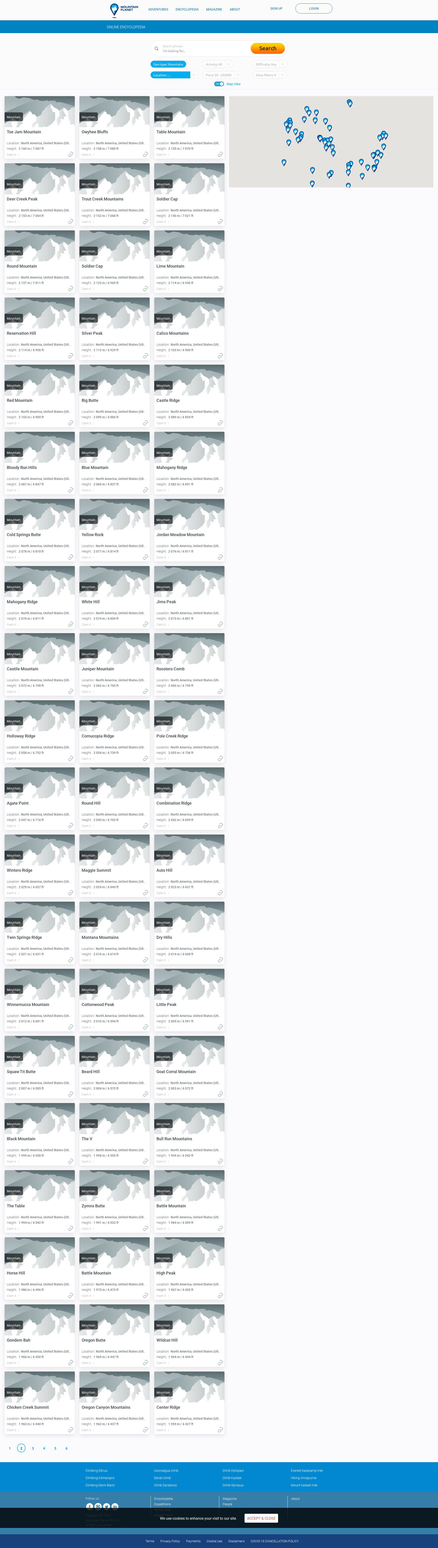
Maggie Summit (96, 870)
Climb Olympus (232, 1485)
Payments (193, 1541)
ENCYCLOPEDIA (187, 9)
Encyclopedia (163, 1499)
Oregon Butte (94, 1340)
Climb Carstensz (165, 1485)
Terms (150, 1541)
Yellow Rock (93, 534)
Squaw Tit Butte (21, 1071)
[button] (367, 167)
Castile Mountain (22, 668)
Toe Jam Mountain (24, 131)
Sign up (276, 8)
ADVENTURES (158, 9)
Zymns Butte (93, 1205)
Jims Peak (166, 601)
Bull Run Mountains (174, 1138)
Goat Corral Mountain (176, 1071)
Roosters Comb (170, 668)
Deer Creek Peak (22, 199)
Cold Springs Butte (24, 534)
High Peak (165, 1273)
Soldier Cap (167, 199)
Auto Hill (164, 870)
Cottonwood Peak (98, 1004)
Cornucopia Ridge (98, 736)
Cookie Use (214, 1541)
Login (314, 8)
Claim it (11, 154)
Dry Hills (164, 937)
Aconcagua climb (166, 1470)
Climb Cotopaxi (233, 1470)
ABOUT (235, 9)
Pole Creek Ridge (172, 736)
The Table (16, 1205)
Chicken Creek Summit (28, 1407)
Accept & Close (261, 1518)
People (227, 1504)
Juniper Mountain (98, 668)
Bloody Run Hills (22, 467)
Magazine (230, 1499)
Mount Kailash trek (304, 1485)
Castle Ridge (168, 400)
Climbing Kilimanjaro (100, 1478)
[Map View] (219, 84)
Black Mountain (21, 1138)
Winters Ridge (19, 870)
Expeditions (162, 1504)
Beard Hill (91, 1071)
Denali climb (162, 1478)
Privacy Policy (170, 1541)
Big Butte (90, 400)
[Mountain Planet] (126, 10)
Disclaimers (236, 1541)
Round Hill (91, 803)
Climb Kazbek (232, 1478)
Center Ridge (168, 1407)
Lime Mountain (170, 266)
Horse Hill (16, 1273)
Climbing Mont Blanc (100, 1485)
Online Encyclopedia (126, 27)
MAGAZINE (214, 9)
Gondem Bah (18, 1340)
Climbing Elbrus (96, 1470)
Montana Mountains (100, 937)
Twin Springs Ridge (24, 937)
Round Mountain (22, 266)
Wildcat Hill (167, 1340)
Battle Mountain (171, 1205)
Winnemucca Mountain (28, 1004)
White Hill (91, 601)
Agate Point (18, 803)
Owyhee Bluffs (95, 131)
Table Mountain (170, 131)
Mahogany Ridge (171, 467)
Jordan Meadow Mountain (180, 534)
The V (87, 1138)
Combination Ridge (174, 803)
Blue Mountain (95, 467)
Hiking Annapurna (303, 1478)
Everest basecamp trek (307, 1470)
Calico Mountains (172, 333)
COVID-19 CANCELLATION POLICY (275, 1541)
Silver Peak (92, 333)
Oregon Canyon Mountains (106, 1407)
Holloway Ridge (21, 736)
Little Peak (166, 1004)
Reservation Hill (21, 333)
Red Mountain (19, 400)
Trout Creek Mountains (102, 199)
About (295, 1499)
